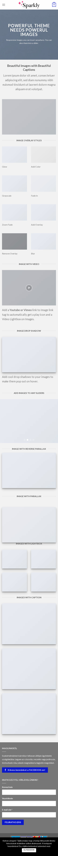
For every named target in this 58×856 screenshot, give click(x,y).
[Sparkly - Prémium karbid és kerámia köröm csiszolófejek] (29, 5)
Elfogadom (29, 850)
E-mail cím (7, 810)
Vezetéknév (7, 798)
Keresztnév (7, 787)
